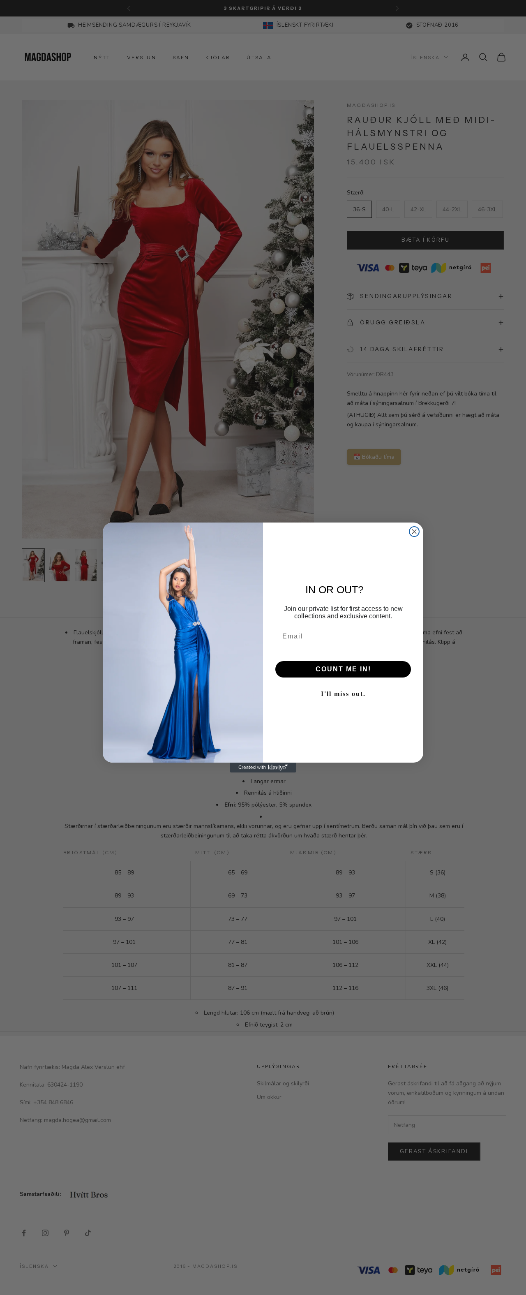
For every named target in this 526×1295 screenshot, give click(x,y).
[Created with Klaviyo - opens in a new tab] (263, 767)
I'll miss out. (343, 693)
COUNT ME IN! (343, 669)
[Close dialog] (414, 531)
